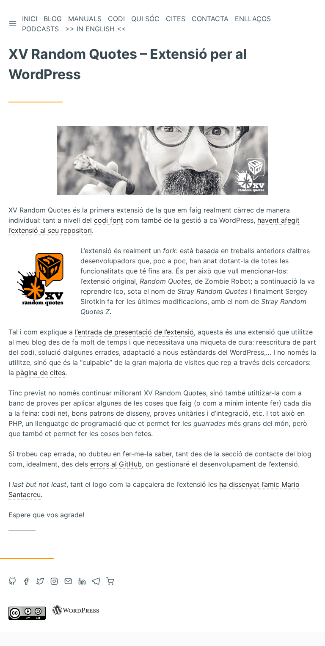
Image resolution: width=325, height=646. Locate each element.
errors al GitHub (116, 464)
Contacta (210, 18)
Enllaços (253, 18)
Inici (29, 18)
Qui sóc (145, 18)
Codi (116, 18)
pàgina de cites (40, 372)
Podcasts (40, 29)
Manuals (85, 18)
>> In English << (95, 29)
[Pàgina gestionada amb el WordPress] (76, 617)
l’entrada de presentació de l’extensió (134, 332)
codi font (108, 220)
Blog (53, 18)
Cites (175, 18)
